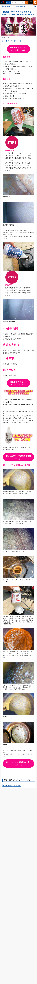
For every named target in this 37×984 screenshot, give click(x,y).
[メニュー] (31, 2)
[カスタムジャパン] (2, 2)
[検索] (26, 2)
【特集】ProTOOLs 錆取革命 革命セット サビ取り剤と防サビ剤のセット (18, 13)
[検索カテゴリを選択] (8, 2)
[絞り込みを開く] (34, 6)
